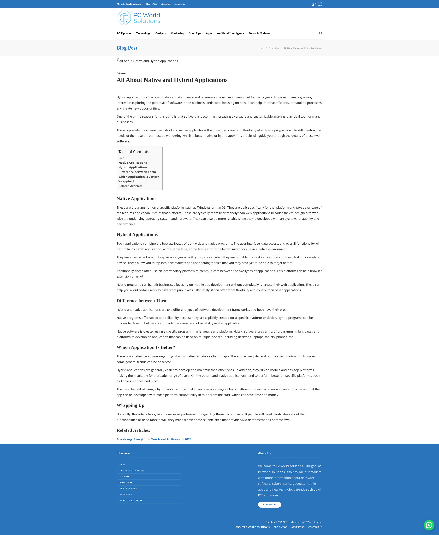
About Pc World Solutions (129, 4)
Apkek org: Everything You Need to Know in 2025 (154, 439)
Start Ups (195, 33)
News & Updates (259, 33)
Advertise (166, 4)
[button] (429, 525)
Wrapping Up (127, 181)
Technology (143, 33)
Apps (209, 33)
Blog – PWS (151, 4)
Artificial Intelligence (230, 33)
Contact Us (180, 4)
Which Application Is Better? (138, 177)
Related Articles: (130, 186)
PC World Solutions (131, 500)
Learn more (269, 505)
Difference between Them (137, 172)
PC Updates (124, 33)
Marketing (177, 33)
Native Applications (132, 163)
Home (261, 48)
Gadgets (160, 33)
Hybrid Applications (132, 167)
